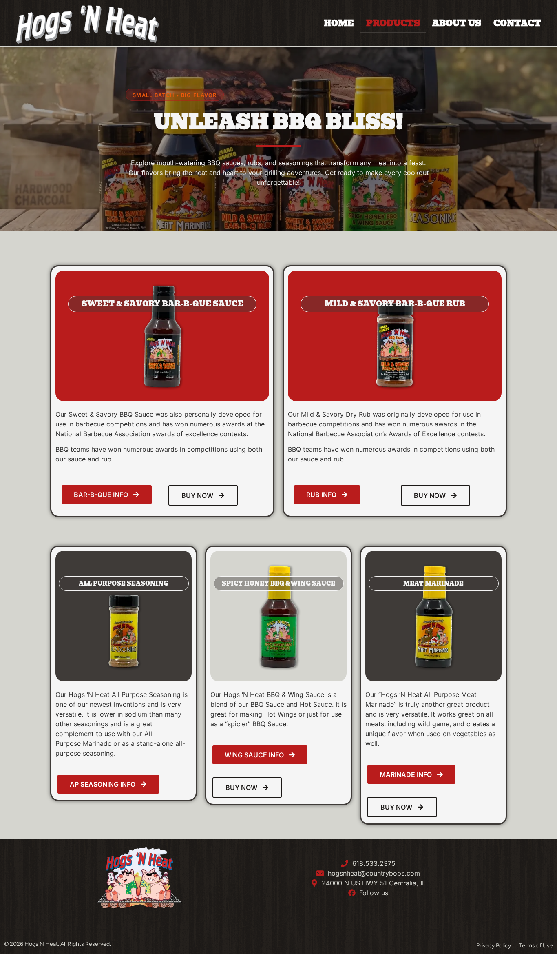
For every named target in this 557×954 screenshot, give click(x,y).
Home (339, 23)
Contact (517, 23)
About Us (456, 23)
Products (393, 23)
